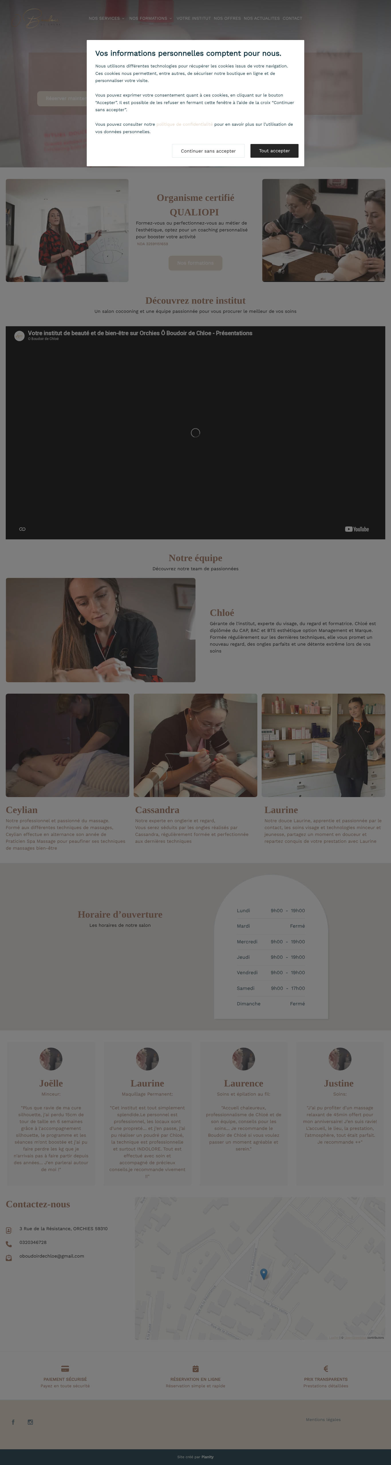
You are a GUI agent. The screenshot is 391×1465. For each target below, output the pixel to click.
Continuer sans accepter (208, 151)
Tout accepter (274, 150)
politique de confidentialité (185, 124)
